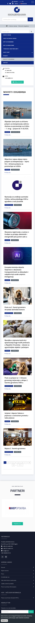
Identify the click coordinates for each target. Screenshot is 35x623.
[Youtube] (10, 3)
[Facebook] (7, 3)
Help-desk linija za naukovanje (8, 580)
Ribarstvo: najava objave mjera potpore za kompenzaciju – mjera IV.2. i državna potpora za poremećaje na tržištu (17, 162)
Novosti (3, 567)
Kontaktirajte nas (5, 577)
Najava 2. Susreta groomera (15, 448)
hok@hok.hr (6, 551)
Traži (30, 19)
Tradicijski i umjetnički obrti (10, 49)
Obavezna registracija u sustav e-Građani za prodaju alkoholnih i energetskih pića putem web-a (17, 234)
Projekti (5, 56)
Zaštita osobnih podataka (7, 583)
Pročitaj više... (8, 135)
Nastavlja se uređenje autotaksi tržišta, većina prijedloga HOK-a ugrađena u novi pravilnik (16, 199)
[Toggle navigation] (32, 2)
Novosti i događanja (8, 59)
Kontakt (5, 62)
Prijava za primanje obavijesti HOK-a (10, 598)
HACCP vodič (6, 52)
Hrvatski (24, 3)
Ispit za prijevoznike (8, 45)
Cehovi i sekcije (7, 35)
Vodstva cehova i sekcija (9, 38)
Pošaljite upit (18, 82)
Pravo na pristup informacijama (8, 587)
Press (2, 574)
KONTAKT (16, 1)
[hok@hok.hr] (13, 3)
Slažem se (4, 620)
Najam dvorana (5, 570)
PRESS (16, 3)
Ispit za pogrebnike (8, 42)
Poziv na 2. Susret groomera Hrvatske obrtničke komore (15, 308)
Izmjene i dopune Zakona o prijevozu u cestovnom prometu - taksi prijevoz (17, 415)
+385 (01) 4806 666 (8, 546)
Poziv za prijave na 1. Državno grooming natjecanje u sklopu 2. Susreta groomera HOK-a (16, 380)
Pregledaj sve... (17, 524)
